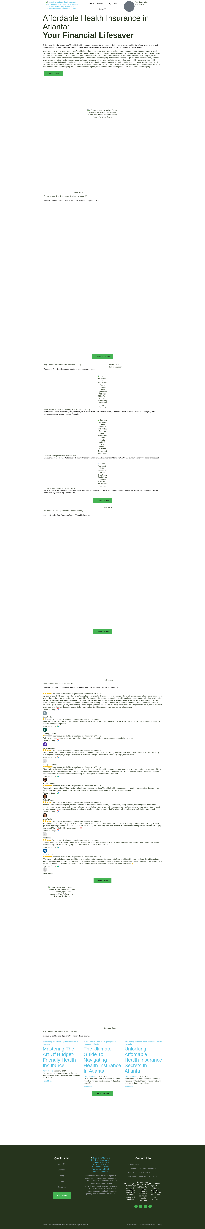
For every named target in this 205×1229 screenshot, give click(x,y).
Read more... (47, 1081)
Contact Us (102, 9)
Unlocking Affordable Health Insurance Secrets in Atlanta (143, 1060)
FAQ (109, 4)
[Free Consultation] (129, 6)
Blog (115, 4)
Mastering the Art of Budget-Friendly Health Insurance (59, 1057)
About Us (91, 4)
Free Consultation (141, 2)
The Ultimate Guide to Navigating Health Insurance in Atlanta (102, 1060)
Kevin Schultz (48, 1071)
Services (100, 4)
